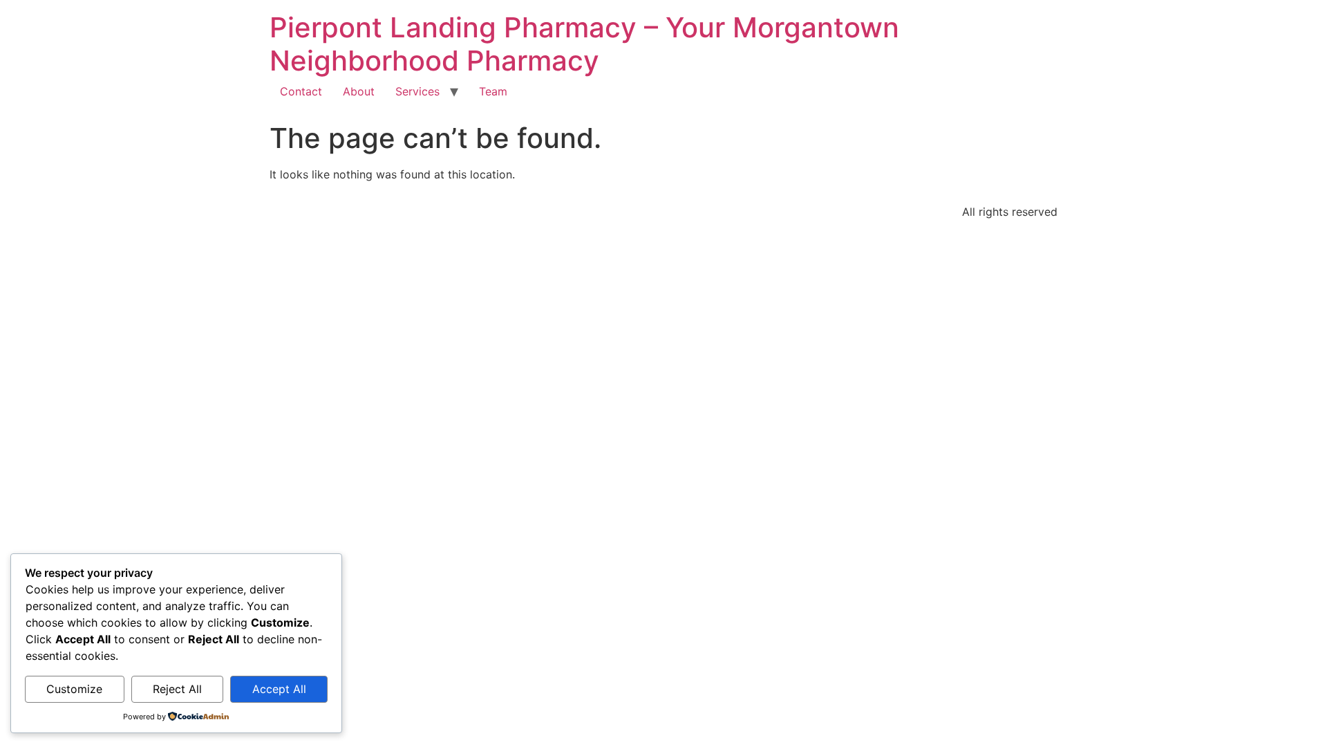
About (359, 91)
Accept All (279, 689)
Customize (74, 689)
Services (417, 91)
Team (493, 91)
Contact (301, 91)
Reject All (177, 689)
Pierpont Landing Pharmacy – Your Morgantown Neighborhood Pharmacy (584, 43)
